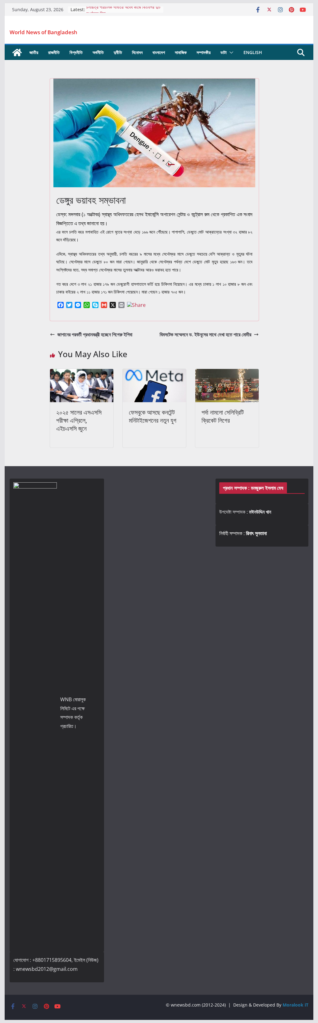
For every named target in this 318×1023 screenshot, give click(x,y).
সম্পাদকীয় (204, 52)
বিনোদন (137, 52)
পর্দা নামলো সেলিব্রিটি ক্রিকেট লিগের (223, 416)
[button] (230, 52)
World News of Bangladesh (43, 32)
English (252, 52)
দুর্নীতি (118, 52)
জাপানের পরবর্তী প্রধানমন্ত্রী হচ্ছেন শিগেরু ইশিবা (94, 334)
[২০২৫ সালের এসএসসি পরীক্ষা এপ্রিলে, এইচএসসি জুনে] (81, 373)
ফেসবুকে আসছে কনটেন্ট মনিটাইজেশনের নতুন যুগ (152, 416)
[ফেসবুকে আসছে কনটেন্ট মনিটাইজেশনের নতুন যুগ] (154, 373)
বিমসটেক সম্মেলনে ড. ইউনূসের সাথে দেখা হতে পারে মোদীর (205, 334)
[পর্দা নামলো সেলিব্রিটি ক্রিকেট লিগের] (227, 373)
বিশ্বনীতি (76, 52)
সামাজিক (181, 52)
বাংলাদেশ (158, 52)
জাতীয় (34, 52)
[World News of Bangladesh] (17, 52)
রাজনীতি (54, 52)
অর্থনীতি (98, 52)
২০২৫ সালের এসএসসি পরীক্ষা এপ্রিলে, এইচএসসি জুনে (79, 420)
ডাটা (223, 52)
